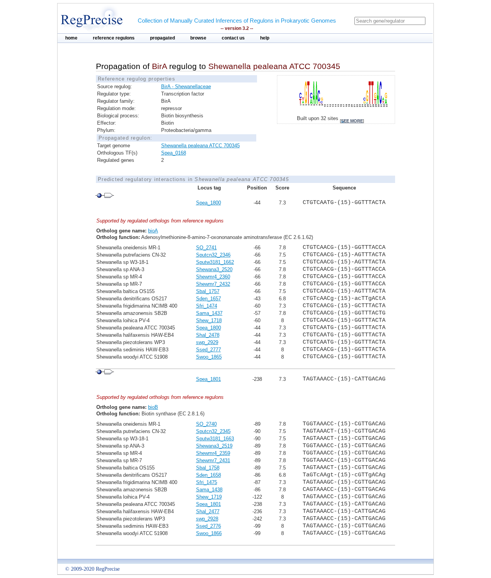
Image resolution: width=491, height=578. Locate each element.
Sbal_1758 (207, 468)
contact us (233, 38)
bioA (153, 231)
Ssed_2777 (208, 349)
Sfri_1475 (206, 482)
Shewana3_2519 (214, 446)
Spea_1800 (208, 203)
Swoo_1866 (209, 533)
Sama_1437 (209, 313)
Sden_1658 (208, 475)
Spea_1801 (208, 379)
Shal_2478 (207, 335)
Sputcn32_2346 (213, 255)
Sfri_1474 (206, 306)
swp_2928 (207, 519)
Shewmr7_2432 (213, 284)
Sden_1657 (208, 298)
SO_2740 (206, 424)
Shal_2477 (207, 511)
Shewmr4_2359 (213, 453)
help (264, 38)
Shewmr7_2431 (213, 460)
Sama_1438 (209, 489)
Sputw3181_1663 (215, 438)
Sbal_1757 (207, 291)
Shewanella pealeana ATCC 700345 (200, 145)
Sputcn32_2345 (213, 431)
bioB (153, 407)
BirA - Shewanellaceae (186, 86)
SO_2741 (206, 247)
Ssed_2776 (208, 526)
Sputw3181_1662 (215, 262)
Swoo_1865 (209, 357)
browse (198, 38)
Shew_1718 (209, 320)
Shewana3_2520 (214, 269)
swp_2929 (207, 342)
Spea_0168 (173, 153)
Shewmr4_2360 (213, 277)
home (71, 38)
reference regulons (114, 38)
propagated (162, 38)
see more (352, 121)
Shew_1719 (209, 497)
